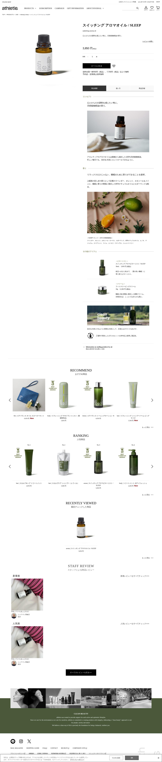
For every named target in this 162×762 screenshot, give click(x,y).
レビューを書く (148, 41)
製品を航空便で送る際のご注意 (99, 348)
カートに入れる (96, 66)
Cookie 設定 (116, 758)
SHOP (158, 2)
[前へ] (10, 400)
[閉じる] (158, 757)
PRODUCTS (10, 14)
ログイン (146, 10)
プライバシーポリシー (17, 753)
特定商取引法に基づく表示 (77, 753)
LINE (17, 14)
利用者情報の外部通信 (57, 753)
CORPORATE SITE (79, 748)
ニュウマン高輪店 (24, 614)
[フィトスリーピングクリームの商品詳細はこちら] (102, 290)
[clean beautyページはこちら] (118, 315)
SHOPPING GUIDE (32, 748)
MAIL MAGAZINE (16, 748)
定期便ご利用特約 (42, 753)
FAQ (44, 748)
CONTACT (54, 748)
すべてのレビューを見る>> (81, 672)
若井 (19, 617)
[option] (29, 399)
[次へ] (152, 400)
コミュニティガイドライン (97, 753)
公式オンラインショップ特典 (127, 2)
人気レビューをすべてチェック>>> (135, 624)
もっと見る (146, 427)
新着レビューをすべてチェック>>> (135, 576)
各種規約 (31, 753)
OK (132, 758)
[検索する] (137, 8)
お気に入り (152, 10)
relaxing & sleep (24, 14)
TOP (3, 14)
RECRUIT (64, 748)
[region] (81, 758)
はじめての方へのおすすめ (146, 2)
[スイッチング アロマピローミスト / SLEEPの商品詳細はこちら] (102, 267)
